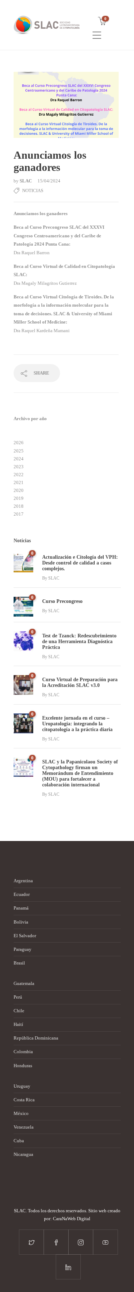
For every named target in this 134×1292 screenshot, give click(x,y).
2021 (19, 482)
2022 (19, 474)
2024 (19, 458)
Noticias (32, 190)
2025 (19, 451)
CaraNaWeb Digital (71, 1218)
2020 (19, 490)
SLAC (26, 180)
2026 (19, 442)
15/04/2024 (49, 180)
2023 (19, 466)
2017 (19, 514)
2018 (19, 506)
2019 (19, 498)
